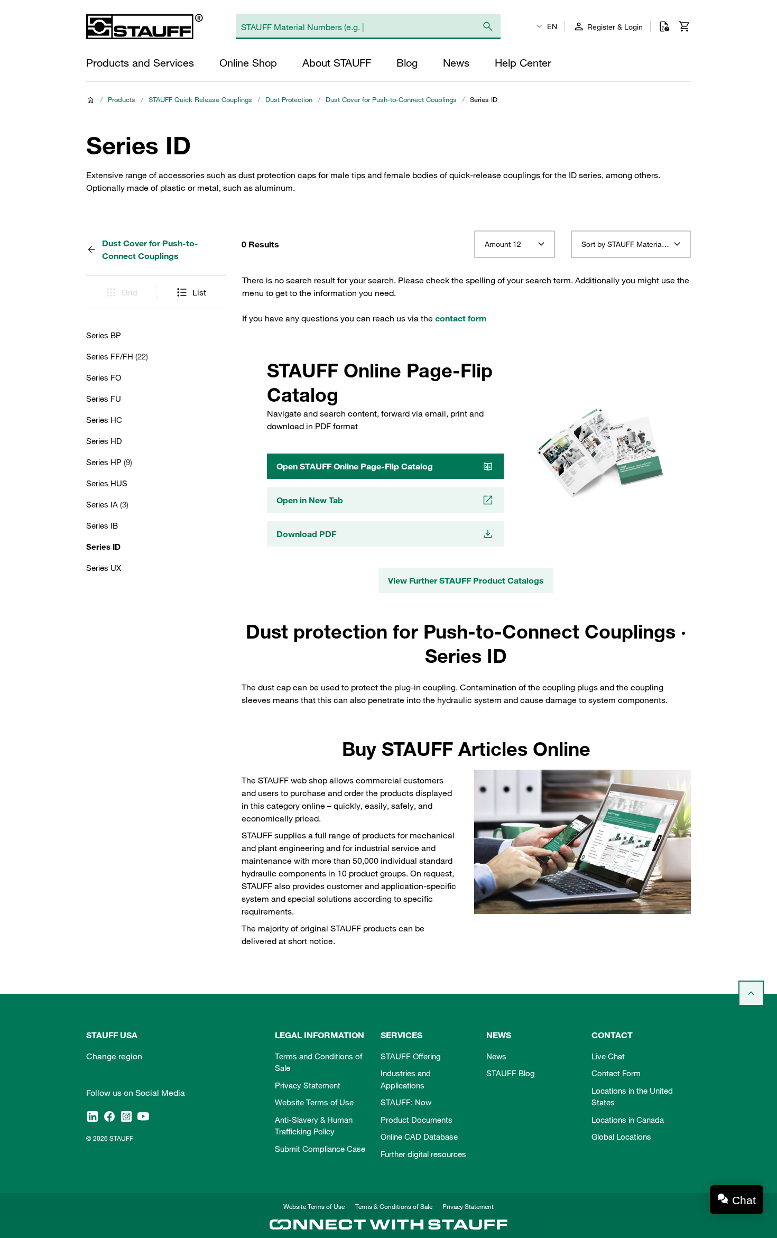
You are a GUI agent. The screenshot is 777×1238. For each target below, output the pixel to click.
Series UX (103, 567)
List (199, 292)
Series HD (104, 441)
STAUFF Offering (411, 1056)
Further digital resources (423, 1154)
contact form (461, 318)
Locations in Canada (627, 1119)
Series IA (107, 504)
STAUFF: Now (406, 1102)
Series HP (109, 462)
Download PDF (306, 534)
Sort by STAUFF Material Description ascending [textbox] (630, 244)
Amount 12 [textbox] (503, 244)
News (496, 1056)
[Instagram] (126, 1116)
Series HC (104, 419)
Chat (744, 1200)
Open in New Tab (309, 500)
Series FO (103, 377)
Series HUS (106, 483)
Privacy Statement (307, 1085)
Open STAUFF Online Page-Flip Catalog (354, 466)
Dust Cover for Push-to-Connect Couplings (391, 99)
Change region (114, 1056)
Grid (129, 292)
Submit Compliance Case (320, 1148)
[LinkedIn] (92, 1116)
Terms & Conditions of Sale (393, 1206)
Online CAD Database (419, 1136)
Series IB (102, 525)
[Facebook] (109, 1116)
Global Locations (621, 1136)
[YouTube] (143, 1116)
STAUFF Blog (510, 1073)
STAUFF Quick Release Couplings (200, 99)
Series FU (103, 398)
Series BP (103, 335)
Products (121, 99)
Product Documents (416, 1119)
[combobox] (514, 244)
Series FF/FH (117, 356)
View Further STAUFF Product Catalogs (466, 580)
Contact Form (616, 1073)
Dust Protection (288, 99)
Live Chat (608, 1056)
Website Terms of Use (314, 1102)
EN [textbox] (552, 26)
